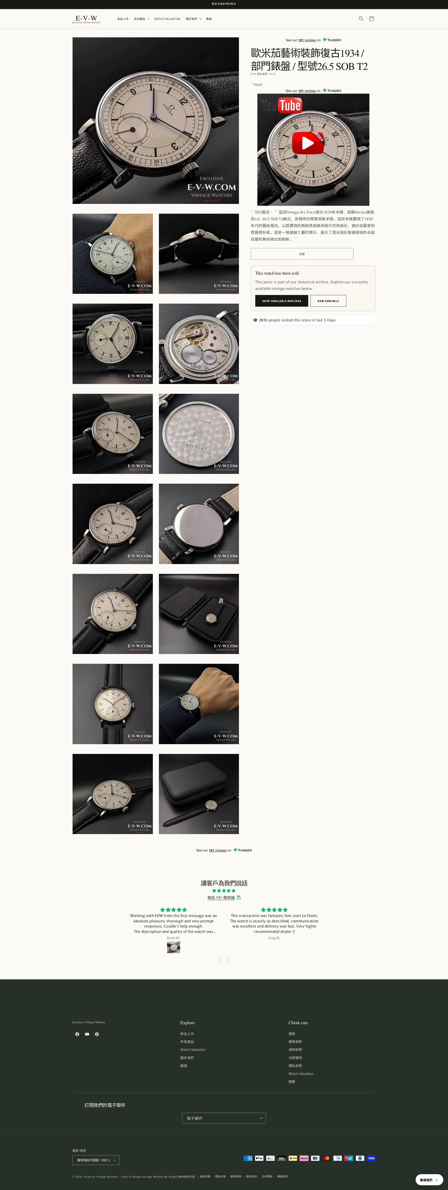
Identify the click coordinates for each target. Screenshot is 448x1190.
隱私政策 (295, 1065)
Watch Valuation (192, 1049)
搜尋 (292, 1033)
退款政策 (295, 1049)
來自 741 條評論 (221, 897)
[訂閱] (261, 1118)
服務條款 (295, 1041)
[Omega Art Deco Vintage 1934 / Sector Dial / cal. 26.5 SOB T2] (313, 205)
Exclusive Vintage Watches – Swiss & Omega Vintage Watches (124, 1176)
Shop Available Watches (281, 301)
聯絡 (183, 1065)
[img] (224, 890)
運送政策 (251, 1176)
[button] (141, 18)
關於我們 (187, 1057)
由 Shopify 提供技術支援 (180, 1176)
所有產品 (187, 1041)
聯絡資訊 (282, 1176)
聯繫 (292, 1081)
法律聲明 (295, 1057)
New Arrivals (328, 301)
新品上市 (187, 1033)
